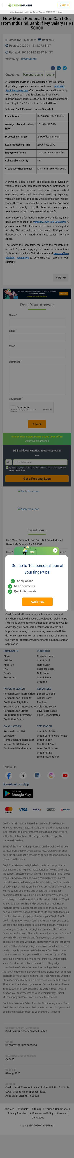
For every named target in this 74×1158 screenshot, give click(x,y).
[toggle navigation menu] (5, 5)
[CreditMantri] (20, 5)
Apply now (37, 601)
